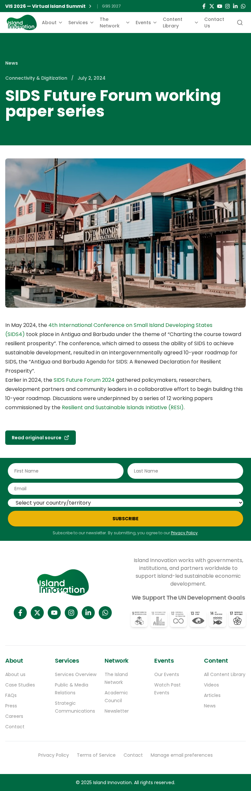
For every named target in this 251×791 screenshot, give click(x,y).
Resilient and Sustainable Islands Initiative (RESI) (123, 407)
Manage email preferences (182, 755)
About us (15, 674)
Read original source (36, 437)
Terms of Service (96, 755)
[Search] (239, 22)
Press (11, 705)
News (11, 63)
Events (143, 22)
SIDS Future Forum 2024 (84, 380)
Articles (212, 695)
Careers (14, 716)
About (49, 22)
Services (78, 22)
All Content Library (224, 674)
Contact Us (214, 22)
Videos (211, 685)
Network (116, 660)
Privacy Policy (184, 533)
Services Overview (75, 674)
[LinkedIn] (235, 6)
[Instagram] (227, 6)
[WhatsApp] (243, 6)
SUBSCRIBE (125, 518)
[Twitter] (211, 6)
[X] (37, 612)
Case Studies (20, 685)
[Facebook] (204, 6)
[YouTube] (219, 6)
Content (216, 660)
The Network (110, 22)
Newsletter (117, 711)
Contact (15, 726)
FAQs (11, 695)
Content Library (172, 22)
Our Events (166, 674)
